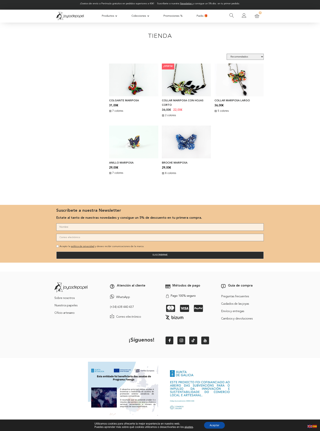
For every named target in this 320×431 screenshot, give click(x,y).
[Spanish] (314, 426)
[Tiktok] (193, 340)
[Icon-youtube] (205, 340)
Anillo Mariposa (121, 163)
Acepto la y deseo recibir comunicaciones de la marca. (102, 246)
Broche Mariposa (174, 163)
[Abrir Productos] (116, 16)
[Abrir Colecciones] (148, 16)
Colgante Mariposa (124, 100)
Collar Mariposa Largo (232, 100)
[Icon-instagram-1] (181, 340)
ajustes (188, 426)
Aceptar (214, 425)
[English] (310, 426)
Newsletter (186, 3)
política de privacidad (82, 246)
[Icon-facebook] (169, 340)
